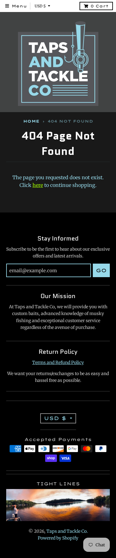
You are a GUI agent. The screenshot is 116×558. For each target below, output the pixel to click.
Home (31, 121)
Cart (100, 6)
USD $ (40, 6)
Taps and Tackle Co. (67, 531)
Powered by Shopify (58, 538)
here (37, 185)
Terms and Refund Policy (58, 362)
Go (101, 270)
